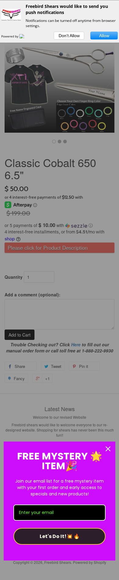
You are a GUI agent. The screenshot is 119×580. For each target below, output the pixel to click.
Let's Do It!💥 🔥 (60, 536)
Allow (104, 35)
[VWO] (25, 36)
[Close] (108, 449)
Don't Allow (69, 35)
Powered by (10, 36)
